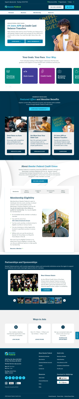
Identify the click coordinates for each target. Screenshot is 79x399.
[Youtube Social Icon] (6, 377)
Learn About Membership (39, 109)
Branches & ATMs (53, 2)
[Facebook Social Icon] (20, 377)
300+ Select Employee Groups (21, 220)
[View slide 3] (35, 300)
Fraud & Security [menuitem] (52, 396)
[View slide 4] (43, 300)
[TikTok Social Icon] (23, 377)
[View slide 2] (28, 300)
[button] (73, 1)
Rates (70, 2)
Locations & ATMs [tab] (38, 191)
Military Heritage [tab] (63, 191)
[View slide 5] (50, 300)
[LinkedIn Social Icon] (16, 377)
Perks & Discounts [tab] (26, 191)
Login (70, 7)
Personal (11, 13)
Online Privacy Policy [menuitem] (69, 396)
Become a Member (56, 7)
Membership (37, 13)
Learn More (15, 41)
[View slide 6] (58, 300)
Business (23, 13)
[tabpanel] (39, 222)
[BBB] (18, 383)
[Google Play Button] (65, 382)
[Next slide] (10, 86)
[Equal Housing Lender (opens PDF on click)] (6, 383)
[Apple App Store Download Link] (65, 378)
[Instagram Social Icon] (13, 377)
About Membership (33, 41)
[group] (13, 76)
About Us (51, 13)
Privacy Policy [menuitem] (60, 396)
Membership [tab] (16, 191)
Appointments (63, 2)
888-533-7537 (13, 2)
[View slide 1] (20, 300)
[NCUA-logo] (11, 383)
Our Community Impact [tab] (50, 191)
